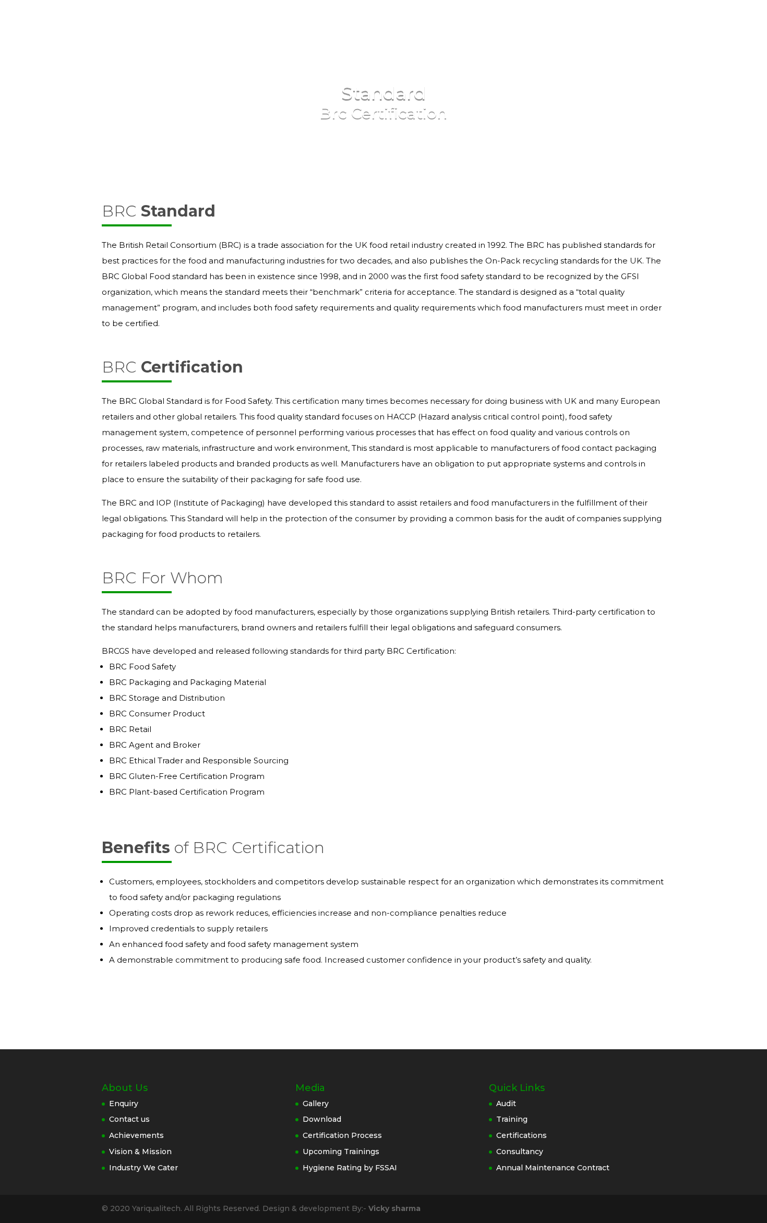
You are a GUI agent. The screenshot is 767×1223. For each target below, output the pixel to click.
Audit (506, 1103)
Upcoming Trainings (341, 1151)
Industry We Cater (143, 1167)
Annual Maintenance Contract (552, 1167)
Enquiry (123, 1103)
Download (322, 1119)
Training (512, 1119)
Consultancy (519, 1151)
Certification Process (342, 1135)
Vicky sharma (394, 1208)
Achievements (136, 1135)
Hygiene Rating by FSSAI (350, 1167)
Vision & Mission (140, 1151)
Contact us (129, 1119)
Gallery (316, 1103)
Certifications (521, 1135)
